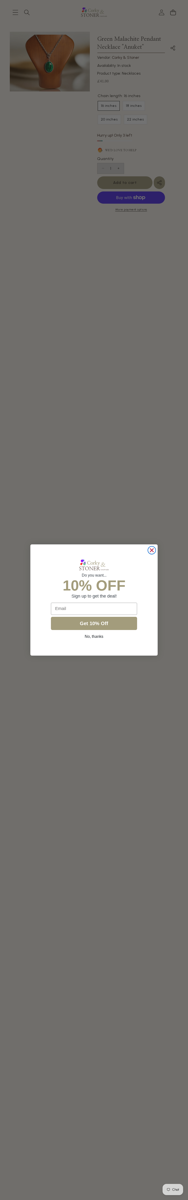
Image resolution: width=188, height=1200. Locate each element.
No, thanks (94, 636)
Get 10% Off (94, 623)
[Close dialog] (152, 550)
